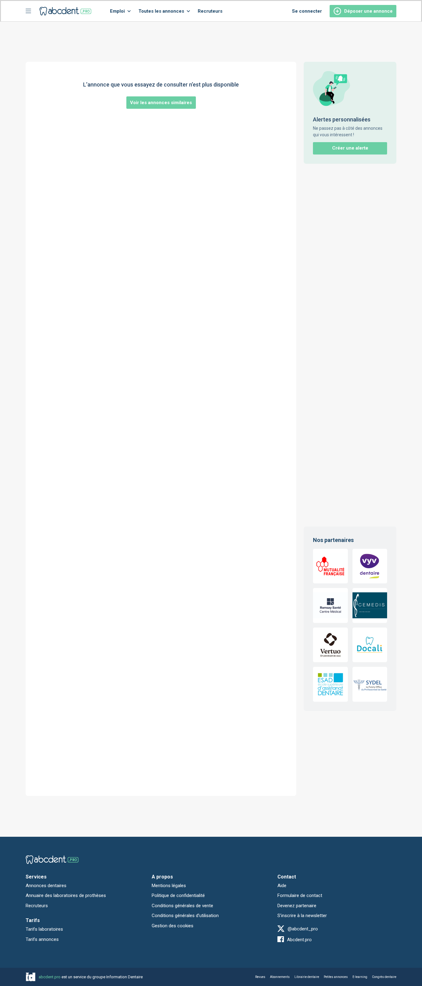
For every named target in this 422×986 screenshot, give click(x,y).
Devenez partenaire (296, 905)
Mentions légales (169, 885)
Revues (260, 977)
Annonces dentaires (46, 885)
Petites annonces (336, 977)
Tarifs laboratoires (44, 929)
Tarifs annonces (42, 939)
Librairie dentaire (306, 977)
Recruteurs (210, 11)
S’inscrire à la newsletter (302, 915)
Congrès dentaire (384, 977)
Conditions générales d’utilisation (185, 915)
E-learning (359, 977)
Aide (281, 885)
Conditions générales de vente (182, 905)
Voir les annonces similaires (161, 102)
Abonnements (280, 977)
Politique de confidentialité (178, 895)
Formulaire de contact (299, 895)
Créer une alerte (350, 148)
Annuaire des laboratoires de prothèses (66, 895)
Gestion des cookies (172, 926)
